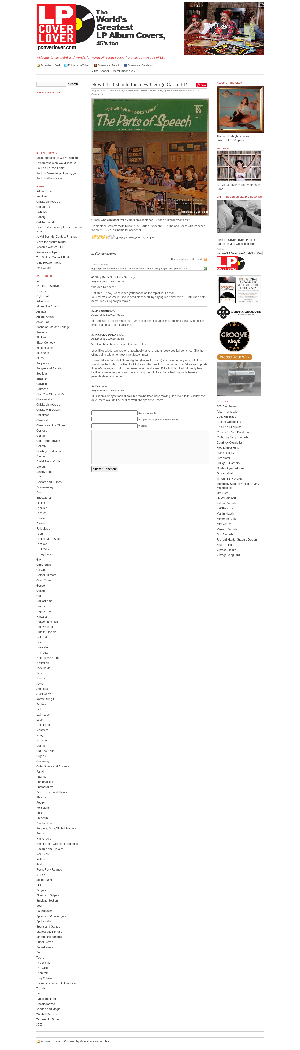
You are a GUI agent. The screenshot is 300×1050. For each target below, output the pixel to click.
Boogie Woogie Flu (229, 422)
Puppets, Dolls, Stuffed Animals (56, 828)
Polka (40, 813)
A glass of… (43, 296)
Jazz (39, 673)
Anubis (104, 1041)
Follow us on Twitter (78, 65)
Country (41, 446)
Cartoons (42, 389)
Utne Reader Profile (49, 262)
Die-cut (40, 466)
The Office (42, 968)
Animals (41, 311)
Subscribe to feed (50, 65)
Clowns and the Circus (50, 425)
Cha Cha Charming (229, 427)
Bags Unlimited (226, 416)
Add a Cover (44, 191)
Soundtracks (44, 911)
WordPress (87, 1041)
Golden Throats (46, 575)
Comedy (41, 430)
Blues (40, 358)
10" (38, 280)
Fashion (41, 513)
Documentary (44, 487)
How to (40, 642)
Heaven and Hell (47, 621)
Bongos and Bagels (48, 368)
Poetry (40, 802)
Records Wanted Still (49, 247)
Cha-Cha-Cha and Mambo (53, 394)
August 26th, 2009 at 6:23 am (107, 338)
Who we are (54, 178)
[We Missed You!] (240, 128)
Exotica (41, 502)
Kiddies (119, 90)
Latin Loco (43, 714)
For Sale (41, 544)
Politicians (42, 807)
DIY (38, 477)
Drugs (40, 492)
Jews (39, 683)
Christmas (42, 415)
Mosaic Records (227, 529)
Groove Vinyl (225, 473)
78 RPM (41, 291)
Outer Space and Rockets (52, 766)
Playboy (41, 797)
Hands (40, 606)
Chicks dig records (48, 201)
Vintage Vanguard (228, 555)
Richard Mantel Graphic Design (237, 539)
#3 (93, 334)
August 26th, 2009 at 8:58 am (107, 390)
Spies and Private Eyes (51, 916)
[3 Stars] (103, 236)
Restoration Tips (46, 252)
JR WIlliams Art (226, 498)
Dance (40, 456)
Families (41, 508)
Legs (39, 719)
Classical (42, 420)
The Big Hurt (44, 962)
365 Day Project (227, 406)
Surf (38, 952)
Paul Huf (41, 776)
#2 (93, 310)
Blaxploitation (45, 347)
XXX (39, 1024)
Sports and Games (48, 926)
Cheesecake (44, 399)
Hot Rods (42, 637)
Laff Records (225, 508)
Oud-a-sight (43, 761)
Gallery (40, 217)
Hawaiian (42, 616)
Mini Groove (224, 524)
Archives (41, 196)
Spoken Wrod (171, 90)
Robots (40, 859)
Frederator (223, 458)
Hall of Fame (44, 601)
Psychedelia (44, 823)
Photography (44, 787)
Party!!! (40, 771)
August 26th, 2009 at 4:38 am (107, 315)
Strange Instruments (49, 937)
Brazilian (42, 378)
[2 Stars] (98, 236)
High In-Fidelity (46, 632)
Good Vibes (43, 580)
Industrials (42, 663)
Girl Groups (43, 564)
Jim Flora (42, 688)
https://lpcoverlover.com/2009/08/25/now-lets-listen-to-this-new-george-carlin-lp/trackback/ (139, 268)
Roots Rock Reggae (49, 869)
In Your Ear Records (229, 478)
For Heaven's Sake (48, 539)
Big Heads (43, 337)
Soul (39, 905)
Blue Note (42, 353)
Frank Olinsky (225, 453)
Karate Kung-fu (46, 699)
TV (38, 993)
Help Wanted (44, 627)
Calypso (41, 384)
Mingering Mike (226, 518)
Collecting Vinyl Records (232, 437)
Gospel (40, 585)
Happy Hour (44, 611)
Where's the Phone (48, 1019)
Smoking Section (47, 900)
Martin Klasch (225, 513)
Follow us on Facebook (140, 65)
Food (39, 533)
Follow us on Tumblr (108, 65)
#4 (93, 386)
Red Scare (43, 854)
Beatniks (41, 332)
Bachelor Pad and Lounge (53, 327)
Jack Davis (43, 668)
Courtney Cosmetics (230, 442)
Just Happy (43, 694)
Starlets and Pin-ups (49, 931)
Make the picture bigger (62, 173)
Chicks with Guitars (48, 409)
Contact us (43, 206)
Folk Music (43, 528)
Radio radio (43, 838)
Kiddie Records (226, 503)
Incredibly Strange (48, 658)
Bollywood (43, 363)
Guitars (40, 590)
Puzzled (41, 833)
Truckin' (41, 988)
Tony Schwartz (45, 978)
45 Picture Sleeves (48, 286)
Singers (41, 890)
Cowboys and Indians (50, 451)
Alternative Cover (47, 306)
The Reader (101, 71)
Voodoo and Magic (48, 1009)
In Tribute (42, 652)
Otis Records (225, 534)
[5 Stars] (112, 236)
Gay (38, 559)
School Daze (155, 90)
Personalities (44, 782)
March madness (123, 71)
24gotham (102, 310)
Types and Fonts (46, 999)
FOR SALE (43, 212)
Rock (39, 864)
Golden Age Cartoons (230, 468)
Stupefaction (225, 544)
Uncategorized (45, 1004)
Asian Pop (42, 322)
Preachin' (42, 818)
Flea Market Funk (228, 447)
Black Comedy (45, 342)
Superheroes (44, 947)
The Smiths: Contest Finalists (54, 257)
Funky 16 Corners (228, 463)
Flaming (41, 523)
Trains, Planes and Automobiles (56, 983)
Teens (40, 957)
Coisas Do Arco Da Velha (233, 432)
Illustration (42, 647)
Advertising (43, 301)
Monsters (42, 730)
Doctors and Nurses (49, 482)
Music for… (43, 740)
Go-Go (40, 570)
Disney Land (44, 472)
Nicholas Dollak (105, 334)
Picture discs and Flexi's (51, 792)
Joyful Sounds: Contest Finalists (56, 236)
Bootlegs (42, 373)
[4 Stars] (107, 236)
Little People (44, 725)
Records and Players (135, 90)
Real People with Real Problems (57, 843)
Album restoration (228, 411)
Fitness (40, 518)
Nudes (40, 745)
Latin (39, 709)
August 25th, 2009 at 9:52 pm (107, 281)
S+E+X (40, 874)
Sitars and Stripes (47, 895)
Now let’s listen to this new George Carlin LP (139, 84)
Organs (41, 756)
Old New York (45, 751)
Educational (44, 497)
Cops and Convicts (48, 441)
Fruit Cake (42, 549)
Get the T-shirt (55, 168)
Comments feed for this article (187, 259)
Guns (39, 596)
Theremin (42, 973)
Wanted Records (47, 1014)
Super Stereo (44, 942)
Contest (41, 435)
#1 (93, 277)
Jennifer (41, 678)
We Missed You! (70, 157)
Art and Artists (45, 316)
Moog (40, 735)
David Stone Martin (48, 461)
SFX (39, 885)
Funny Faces (44, 554)
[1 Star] (93, 236)
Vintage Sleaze (226, 550)
